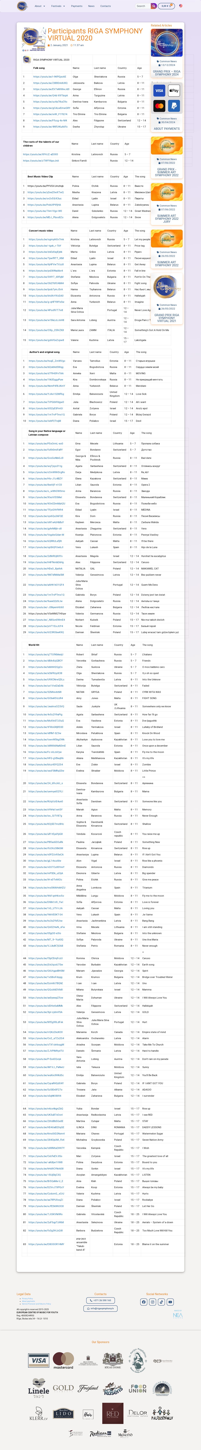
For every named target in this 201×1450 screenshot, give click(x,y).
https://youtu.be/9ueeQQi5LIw (46, 601)
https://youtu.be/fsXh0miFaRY (46, 449)
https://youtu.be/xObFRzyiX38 (45, 673)
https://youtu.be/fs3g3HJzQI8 (46, 1230)
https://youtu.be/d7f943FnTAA (46, 373)
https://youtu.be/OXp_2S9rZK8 (46, 330)
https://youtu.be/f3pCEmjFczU (46, 958)
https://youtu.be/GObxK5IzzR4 (46, 698)
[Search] (154, 6)
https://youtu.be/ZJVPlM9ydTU (46, 1050)
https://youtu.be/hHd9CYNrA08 (46, 1168)
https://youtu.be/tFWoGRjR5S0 (46, 727)
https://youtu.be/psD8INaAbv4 (46, 270)
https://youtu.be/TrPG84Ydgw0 (46, 402)
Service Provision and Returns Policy (36, 1304)
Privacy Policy (27, 1299)
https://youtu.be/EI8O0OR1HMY (46, 1244)
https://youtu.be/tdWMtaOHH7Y (47, 1148)
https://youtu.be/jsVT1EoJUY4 (46, 626)
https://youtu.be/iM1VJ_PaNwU (46, 1067)
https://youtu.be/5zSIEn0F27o (45, 1089)
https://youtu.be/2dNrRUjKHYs (46, 556)
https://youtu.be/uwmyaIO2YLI (46, 791)
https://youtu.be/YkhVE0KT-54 (46, 914)
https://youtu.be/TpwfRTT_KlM (46, 258)
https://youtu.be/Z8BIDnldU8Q (50, 82)
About (38, 6)
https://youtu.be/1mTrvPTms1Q (47, 414)
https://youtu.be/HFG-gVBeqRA (46, 758)
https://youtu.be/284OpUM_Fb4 (46, 1139)
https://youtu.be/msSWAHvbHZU (47, 887)
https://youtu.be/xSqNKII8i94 (45, 1095)
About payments (167, 128)
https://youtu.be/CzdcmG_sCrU (46, 1193)
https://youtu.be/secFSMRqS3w (46, 770)
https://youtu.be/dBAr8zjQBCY (46, 660)
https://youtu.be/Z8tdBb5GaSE (46, 1121)
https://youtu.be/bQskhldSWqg (46, 367)
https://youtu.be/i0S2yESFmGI (46, 408)
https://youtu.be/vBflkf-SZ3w (45, 733)
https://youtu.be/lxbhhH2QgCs (46, 666)
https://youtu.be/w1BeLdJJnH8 (46, 320)
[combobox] (143, 6)
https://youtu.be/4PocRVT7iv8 (46, 310)
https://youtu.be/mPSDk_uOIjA (46, 873)
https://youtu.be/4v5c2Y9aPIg (45, 714)
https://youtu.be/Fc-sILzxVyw (45, 752)
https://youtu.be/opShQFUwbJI (46, 547)
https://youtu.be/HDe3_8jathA (45, 568)
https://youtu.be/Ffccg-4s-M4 (50, 120)
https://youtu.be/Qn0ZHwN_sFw (47, 927)
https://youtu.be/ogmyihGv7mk (46, 239)
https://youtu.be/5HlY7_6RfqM (46, 276)
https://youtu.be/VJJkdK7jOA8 (46, 945)
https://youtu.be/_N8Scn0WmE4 (47, 619)
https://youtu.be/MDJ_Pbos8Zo (45, 217)
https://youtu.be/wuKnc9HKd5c (46, 1075)
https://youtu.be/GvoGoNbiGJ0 (46, 457)
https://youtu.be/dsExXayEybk (45, 251)
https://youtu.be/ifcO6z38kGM (46, 848)
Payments (76, 6)
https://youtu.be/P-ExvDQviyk (45, 1059)
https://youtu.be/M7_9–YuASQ (46, 939)
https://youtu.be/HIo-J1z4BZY (46, 478)
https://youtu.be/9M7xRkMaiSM (46, 574)
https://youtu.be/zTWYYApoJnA (41, 160)
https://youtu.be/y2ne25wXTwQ (46, 192)
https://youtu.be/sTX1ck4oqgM (46, 1044)
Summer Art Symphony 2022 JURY (166, 218)
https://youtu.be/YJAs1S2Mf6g (46, 393)
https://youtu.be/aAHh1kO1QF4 (46, 584)
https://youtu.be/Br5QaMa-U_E (46, 1181)
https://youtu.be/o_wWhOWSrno (47, 491)
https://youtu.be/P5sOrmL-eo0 (46, 443)
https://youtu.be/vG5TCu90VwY (46, 867)
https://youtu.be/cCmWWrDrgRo (47, 472)
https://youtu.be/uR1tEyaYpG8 (46, 833)
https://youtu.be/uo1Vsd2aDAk (46, 685)
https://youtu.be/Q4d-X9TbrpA (50, 95)
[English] (181, 6)
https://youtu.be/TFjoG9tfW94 (46, 509)
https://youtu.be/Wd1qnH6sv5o (46, 895)
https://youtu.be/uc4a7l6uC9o (50, 101)
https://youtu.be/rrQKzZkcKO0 (46, 1032)
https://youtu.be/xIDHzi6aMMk (46, 1005)
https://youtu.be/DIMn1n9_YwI (46, 902)
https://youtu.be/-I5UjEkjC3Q (45, 1174)
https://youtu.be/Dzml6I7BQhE (46, 983)
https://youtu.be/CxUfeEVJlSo (45, 1156)
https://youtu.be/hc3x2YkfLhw (46, 920)
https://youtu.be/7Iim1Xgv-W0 (45, 210)
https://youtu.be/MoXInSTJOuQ (46, 720)
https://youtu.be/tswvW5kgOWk (46, 739)
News (91, 6)
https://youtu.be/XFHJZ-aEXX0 (40, 154)
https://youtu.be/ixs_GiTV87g (45, 815)
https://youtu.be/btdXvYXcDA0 (46, 295)
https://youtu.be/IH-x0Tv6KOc (45, 879)
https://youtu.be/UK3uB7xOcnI (46, 1114)
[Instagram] (152, 1302)
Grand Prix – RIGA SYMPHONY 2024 (166, 73)
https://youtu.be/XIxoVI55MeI (45, 497)
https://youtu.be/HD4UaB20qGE (46, 1127)
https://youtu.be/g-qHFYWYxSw (46, 301)
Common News (168, 61)
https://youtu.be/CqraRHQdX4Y (46, 1083)
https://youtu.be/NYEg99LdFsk (46, 1022)
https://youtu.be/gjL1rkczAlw (45, 860)
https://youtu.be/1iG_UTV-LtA (46, 908)
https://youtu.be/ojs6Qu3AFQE (46, 516)
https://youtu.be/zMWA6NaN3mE (47, 745)
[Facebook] (143, 1302)
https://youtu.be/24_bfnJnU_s (46, 783)
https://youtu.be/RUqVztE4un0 (46, 801)
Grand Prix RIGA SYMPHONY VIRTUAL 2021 (167, 318)
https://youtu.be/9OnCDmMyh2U (47, 503)
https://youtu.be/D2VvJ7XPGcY (46, 1187)
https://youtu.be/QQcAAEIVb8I (46, 989)
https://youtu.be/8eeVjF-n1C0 (45, 484)
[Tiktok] (161, 1302)
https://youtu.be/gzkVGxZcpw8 (46, 340)
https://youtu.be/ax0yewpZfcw (46, 997)
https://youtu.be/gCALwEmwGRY (51, 108)
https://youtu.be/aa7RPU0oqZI (46, 1199)
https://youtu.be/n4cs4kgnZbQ (46, 1108)
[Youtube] (170, 1302)
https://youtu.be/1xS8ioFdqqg (45, 977)
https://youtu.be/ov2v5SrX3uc (45, 198)
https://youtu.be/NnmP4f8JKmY (47, 385)
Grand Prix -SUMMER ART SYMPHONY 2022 (166, 172)
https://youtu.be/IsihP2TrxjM (45, 420)
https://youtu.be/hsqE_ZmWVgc (47, 360)
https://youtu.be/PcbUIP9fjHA (44, 204)
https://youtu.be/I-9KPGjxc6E (49, 76)
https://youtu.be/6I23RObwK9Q (46, 632)
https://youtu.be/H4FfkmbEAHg (46, 562)
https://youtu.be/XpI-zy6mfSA (45, 1012)
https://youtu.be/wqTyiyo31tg (45, 466)
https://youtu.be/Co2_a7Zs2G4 (46, 1038)
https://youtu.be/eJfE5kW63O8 (46, 1206)
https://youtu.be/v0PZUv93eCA (46, 854)
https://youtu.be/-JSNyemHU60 (46, 607)
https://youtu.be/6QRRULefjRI (45, 541)
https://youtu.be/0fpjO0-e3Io (45, 933)
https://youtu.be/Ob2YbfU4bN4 (46, 283)
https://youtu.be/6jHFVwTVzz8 (46, 264)
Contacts (105, 6)
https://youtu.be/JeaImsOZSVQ (46, 706)
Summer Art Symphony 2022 (166, 264)
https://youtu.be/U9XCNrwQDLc (46, 679)
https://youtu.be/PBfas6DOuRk (46, 842)
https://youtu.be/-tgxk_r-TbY (45, 245)
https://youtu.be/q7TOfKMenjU (46, 654)
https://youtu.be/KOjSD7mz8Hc (46, 823)
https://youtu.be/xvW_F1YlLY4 (50, 114)
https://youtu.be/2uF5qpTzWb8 (46, 1222)
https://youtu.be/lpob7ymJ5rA (46, 289)
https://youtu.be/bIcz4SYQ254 (46, 764)
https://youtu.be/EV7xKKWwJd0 (51, 89)
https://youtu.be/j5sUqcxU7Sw (46, 964)
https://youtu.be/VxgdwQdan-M (46, 534)
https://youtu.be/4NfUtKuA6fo (50, 126)
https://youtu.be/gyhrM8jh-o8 (45, 528)
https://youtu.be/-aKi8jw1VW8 (46, 1162)
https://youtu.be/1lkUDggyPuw (46, 379)
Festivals (56, 6)
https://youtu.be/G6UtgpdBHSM (46, 970)
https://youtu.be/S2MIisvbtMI (45, 692)
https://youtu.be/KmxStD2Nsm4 (47, 1133)
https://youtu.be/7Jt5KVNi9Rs (46, 1214)
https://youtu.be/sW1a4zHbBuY (46, 522)
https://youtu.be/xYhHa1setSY (46, 809)
